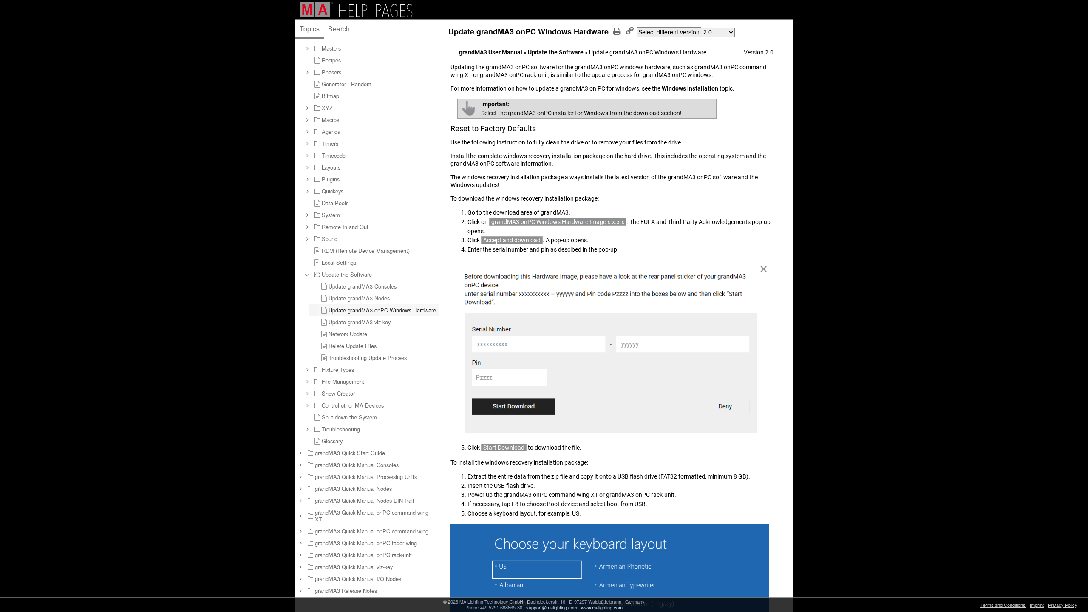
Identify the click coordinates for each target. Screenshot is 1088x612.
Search (339, 29)
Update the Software (556, 52)
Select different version (669, 32)
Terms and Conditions (1003, 605)
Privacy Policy (1062, 605)
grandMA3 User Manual (490, 52)
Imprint (1037, 605)
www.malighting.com (602, 607)
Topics (310, 29)
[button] (307, 48)
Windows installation (690, 88)
